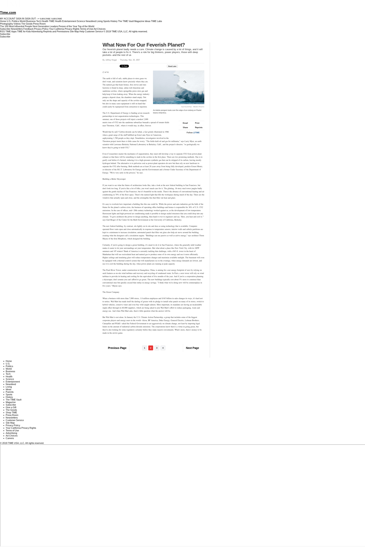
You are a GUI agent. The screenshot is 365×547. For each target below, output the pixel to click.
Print (197, 123)
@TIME (196, 133)
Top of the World (86, 26)
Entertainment (13, 381)
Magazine (11, 402)
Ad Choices (100, 29)
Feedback (28, 29)
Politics (9, 366)
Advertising (37, 31)
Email (185, 123)
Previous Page (117, 347)
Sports (9, 394)
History (9, 397)
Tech (8, 374)
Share (185, 127)
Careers (10, 438)
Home (9, 361)
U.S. (8, 363)
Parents (10, 392)
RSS (2, 31)
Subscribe (5, 29)
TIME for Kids (24, 31)
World (9, 369)
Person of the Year (68, 26)
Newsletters (17, 29)
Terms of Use (86, 29)
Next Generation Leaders (45, 26)
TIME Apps (11, 31)
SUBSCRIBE (45, 19)
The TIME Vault (13, 399)
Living (9, 387)
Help (81, 31)
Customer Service (94, 31)
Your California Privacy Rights (64, 29)
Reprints (198, 127)
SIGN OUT (30, 18)
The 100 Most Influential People (16, 26)
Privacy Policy (41, 29)
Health (9, 376)
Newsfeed (11, 384)
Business (10, 371)
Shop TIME (11, 412)
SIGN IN (20, 18)
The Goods (11, 410)
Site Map (74, 31)
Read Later (172, 66)
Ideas (8, 389)
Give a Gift (11, 407)
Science (10, 379)
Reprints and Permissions (56, 31)
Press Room (12, 415)
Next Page (192, 347)
